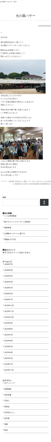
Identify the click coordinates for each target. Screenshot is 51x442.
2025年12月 (9, 305)
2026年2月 (8, 293)
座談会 (7, 406)
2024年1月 (8, 364)
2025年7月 (8, 334)
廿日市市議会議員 (34, 184)
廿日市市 (25, 184)
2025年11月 (9, 311)
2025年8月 (8, 329)
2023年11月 (9, 370)
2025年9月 (8, 323)
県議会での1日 (10, 239)
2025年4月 (8, 352)
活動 (25, 181)
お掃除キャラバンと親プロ (14, 233)
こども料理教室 (10, 216)
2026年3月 (8, 287)
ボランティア (40, 181)
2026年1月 (8, 299)
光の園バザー (25, 16)
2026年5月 (8, 276)
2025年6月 (8, 340)
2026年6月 (8, 270)
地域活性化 (18, 184)
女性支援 (11, 181)
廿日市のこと (19, 181)
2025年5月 (8, 346)
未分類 (7, 418)
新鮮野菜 (7, 227)
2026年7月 (8, 264)
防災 (6, 430)
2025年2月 (8, 358)
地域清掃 (7, 389)
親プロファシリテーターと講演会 (17, 222)
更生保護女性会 (45, 184)
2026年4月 (8, 282)
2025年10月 (9, 317)
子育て (7, 400)
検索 (4, 197)
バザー (33, 181)
